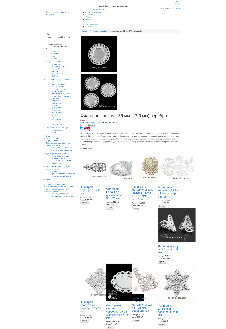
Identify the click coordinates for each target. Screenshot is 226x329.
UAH (174, 3)
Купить (92, 125)
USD (178, 3)
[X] (85, 128)
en (179, 1)
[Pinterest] (88, 128)
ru (174, 1)
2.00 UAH (93, 122)
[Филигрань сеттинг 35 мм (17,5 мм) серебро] (99, 54)
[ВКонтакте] (81, 128)
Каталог (85, 31)
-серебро (103, 31)
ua (177, 1)
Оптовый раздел (99, 9)
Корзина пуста (174, 8)
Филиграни (94, 31)
